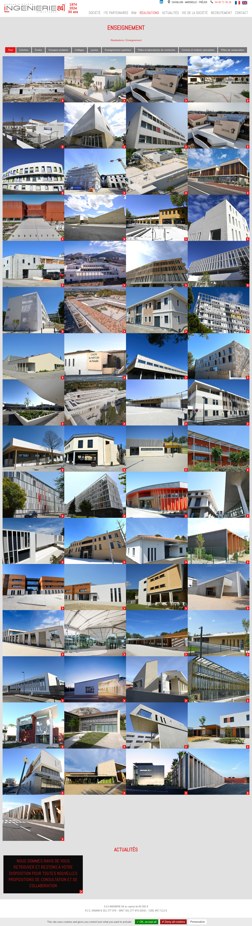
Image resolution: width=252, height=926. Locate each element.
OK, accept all (148, 921)
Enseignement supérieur (118, 50)
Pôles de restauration (232, 50)
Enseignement (133, 40)
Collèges (79, 50)
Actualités (170, 13)
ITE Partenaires (116, 13)
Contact (241, 13)
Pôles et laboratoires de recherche (156, 50)
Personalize (197, 921)
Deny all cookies (174, 921)
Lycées (94, 50)
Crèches (23, 50)
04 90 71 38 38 (223, 2)
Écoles (38, 50)
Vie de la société (195, 13)
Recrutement (221, 13)
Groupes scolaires (58, 50)
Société (95, 13)
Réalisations (149, 13)
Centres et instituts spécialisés (198, 50)
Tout (10, 50)
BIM (133, 13)
